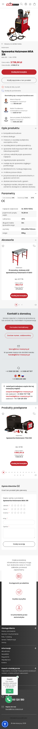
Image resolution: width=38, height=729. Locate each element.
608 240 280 (19, 379)
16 (23, 475)
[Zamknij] (17, 677)
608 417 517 (26, 371)
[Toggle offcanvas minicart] (34, 4)
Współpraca (6, 660)
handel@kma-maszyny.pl (19, 355)
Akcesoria (8, 240)
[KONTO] (26, 4)
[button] (3, 246)
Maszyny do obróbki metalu (13, 44)
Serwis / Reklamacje (9, 640)
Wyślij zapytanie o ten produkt (19, 80)
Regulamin (5, 657)
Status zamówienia (8, 631)
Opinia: (5, 527)
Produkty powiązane (14, 407)
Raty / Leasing (7, 637)
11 (31, 472)
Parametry (8, 193)
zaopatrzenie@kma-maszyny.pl (19, 392)
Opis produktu (10, 128)
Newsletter (5, 654)
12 (34, 472)
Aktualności (6, 651)
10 (28, 472)
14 (17, 475)
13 (14, 475)
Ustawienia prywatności (18, 718)
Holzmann (5, 48)
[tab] (19, 356)
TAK (9, 691)
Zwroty (4, 643)
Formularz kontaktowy (19, 327)
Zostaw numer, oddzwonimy (19, 335)
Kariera (4, 663)
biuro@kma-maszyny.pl (19, 349)
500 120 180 (12, 371)
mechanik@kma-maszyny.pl (18, 396)
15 (20, 475)
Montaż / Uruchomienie (10, 634)
